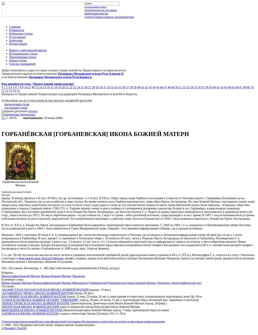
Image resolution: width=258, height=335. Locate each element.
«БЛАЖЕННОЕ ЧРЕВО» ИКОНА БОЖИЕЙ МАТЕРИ (37, 293)
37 (127, 87)
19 (59, 87)
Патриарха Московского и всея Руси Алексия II (91, 73)
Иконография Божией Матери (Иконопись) (60, 282)
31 (104, 87)
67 (240, 87)
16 (48, 87)
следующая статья (15, 107)
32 (108, 87)
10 (25, 87)
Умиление (78, 276)
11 (29, 87)
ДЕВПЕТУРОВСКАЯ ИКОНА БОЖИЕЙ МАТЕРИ (35, 303)
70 (252, 87)
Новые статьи (18, 60)
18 (55, 87)
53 (187, 87)
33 (112, 87)
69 (248, 87)
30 (101, 87)
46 (161, 87)
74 (14, 90)
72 (6, 90)
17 (51, 87)
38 (131, 87)
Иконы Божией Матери (56, 276)
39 (135, 87)
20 (63, 87)
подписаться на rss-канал (101, 10)
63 (225, 87)
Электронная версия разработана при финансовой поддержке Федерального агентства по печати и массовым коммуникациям (83, 321)
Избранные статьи (21, 33)
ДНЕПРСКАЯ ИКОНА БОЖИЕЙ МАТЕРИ (30, 306)
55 (195, 87)
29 (97, 87)
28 (93, 87)
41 (142, 87)
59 (210, 87)
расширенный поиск (95, 6)
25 (82, 87)
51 (180, 87)
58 (206, 87)
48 (169, 87)
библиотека (27, 114)
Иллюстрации (18, 43)
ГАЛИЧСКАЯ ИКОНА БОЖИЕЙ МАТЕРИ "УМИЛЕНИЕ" (41, 300)
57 (203, 87)
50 (176, 87)
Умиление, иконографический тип (179, 282)
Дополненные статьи (22, 57)
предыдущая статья (16, 104)
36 (123, 87)
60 (214, 87)
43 (150, 87)
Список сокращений (22, 63)
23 (74, 87)
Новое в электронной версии (28, 50)
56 (199, 87)
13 (36, 87)
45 (157, 87)
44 (153, 87)
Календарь (16, 40)
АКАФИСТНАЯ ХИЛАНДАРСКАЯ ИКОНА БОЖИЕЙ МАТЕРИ (45, 289)
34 (116, 87)
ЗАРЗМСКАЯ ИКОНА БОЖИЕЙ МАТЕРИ (30, 313)
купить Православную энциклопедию (109, 17)
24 (78, 87)
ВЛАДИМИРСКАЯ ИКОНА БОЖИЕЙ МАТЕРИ (34, 296)
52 (184, 87)
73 (10, 90)
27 (89, 87)
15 (44, 87)
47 (165, 87)
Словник (15, 26)
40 (138, 87)
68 (244, 87)
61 (218, 87)
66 (237, 87)
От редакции (17, 37)
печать (33, 111)
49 (172, 87)
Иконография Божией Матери (21, 276)
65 (233, 87)
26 (85, 87)
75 (18, 90)
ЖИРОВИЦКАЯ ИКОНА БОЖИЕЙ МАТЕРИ (32, 310)
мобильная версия (96, 13)
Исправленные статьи (23, 53)
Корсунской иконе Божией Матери (41, 258)
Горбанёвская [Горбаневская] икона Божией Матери (122, 282)
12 (3, 118)
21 (67, 87)
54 (191, 87)
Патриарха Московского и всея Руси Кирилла (60, 77)
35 (119, 87)
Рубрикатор (16, 30)
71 (3, 90)
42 (146, 87)
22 (70, 87)
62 (221, 87)
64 (229, 87)
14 (40, 87)
